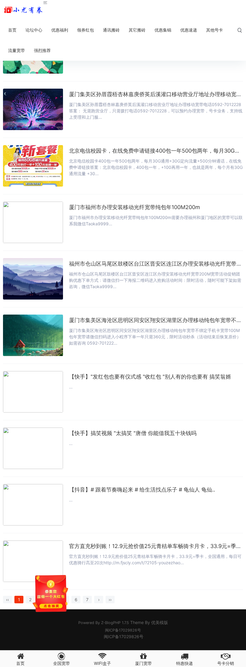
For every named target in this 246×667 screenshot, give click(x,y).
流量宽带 (16, 50)
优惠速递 (188, 29)
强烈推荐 (42, 50)
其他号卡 (214, 29)
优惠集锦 (162, 29)
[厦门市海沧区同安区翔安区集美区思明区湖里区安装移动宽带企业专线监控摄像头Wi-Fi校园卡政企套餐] (23, 10)
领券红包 (85, 29)
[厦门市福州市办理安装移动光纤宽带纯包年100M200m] (33, 222)
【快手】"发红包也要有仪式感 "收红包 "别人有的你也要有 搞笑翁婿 (150, 376)
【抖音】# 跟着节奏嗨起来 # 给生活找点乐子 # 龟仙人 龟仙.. (142, 489)
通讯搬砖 (111, 29)
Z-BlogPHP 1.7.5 (115, 622)
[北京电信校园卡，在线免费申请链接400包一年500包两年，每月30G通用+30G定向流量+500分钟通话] (33, 166)
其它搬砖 (137, 29)
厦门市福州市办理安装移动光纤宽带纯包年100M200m (134, 207)
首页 (12, 29)
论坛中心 (34, 29)
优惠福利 (59, 29)
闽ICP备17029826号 (123, 630)
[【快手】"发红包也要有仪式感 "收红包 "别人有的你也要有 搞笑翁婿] (33, 392)
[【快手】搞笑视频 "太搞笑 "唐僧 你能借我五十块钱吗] (33, 448)
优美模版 (159, 622)
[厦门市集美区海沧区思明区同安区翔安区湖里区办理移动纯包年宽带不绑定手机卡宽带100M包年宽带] (33, 335)
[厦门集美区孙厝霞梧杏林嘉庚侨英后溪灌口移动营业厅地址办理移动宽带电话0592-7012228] (33, 109)
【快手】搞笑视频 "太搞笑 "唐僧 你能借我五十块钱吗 (132, 433)
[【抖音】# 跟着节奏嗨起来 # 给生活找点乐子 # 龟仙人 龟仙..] (33, 504)
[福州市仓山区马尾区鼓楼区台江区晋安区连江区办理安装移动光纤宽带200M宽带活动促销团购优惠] (33, 279)
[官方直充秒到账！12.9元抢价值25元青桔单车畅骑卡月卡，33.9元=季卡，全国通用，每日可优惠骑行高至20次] (33, 561)
